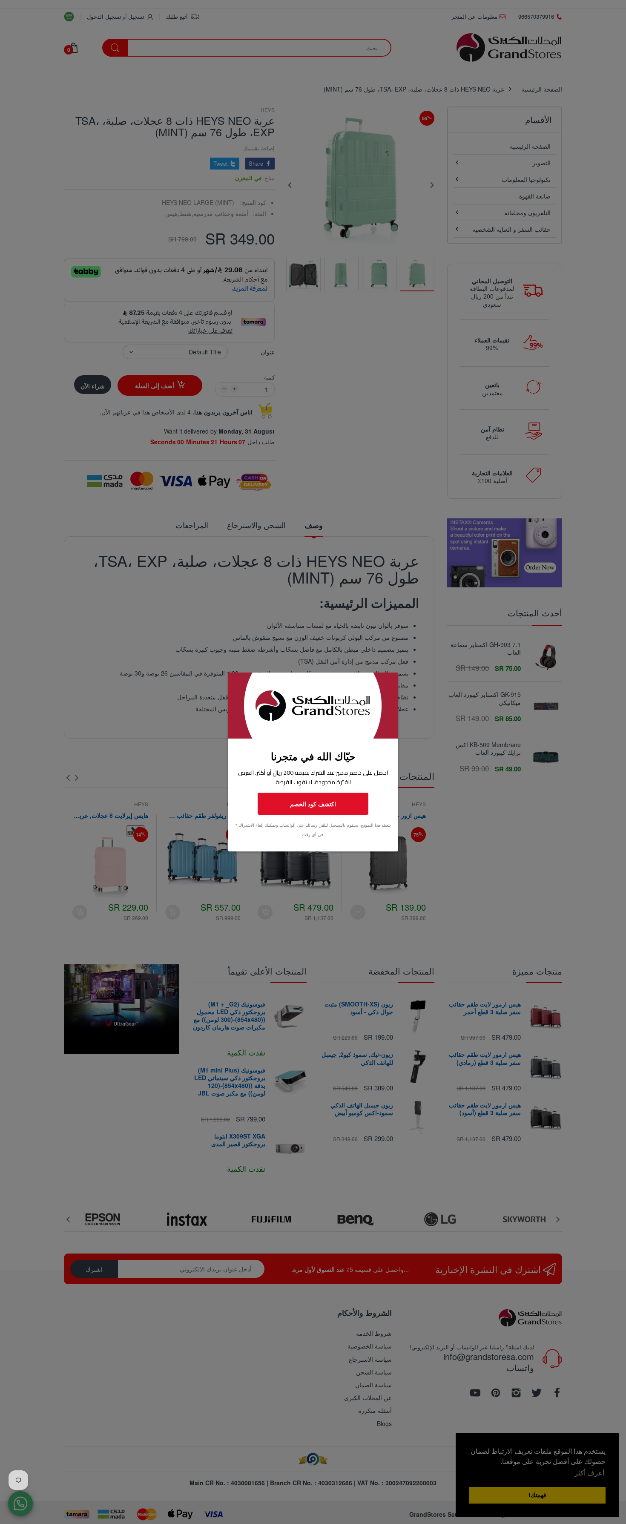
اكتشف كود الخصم (313, 803)
